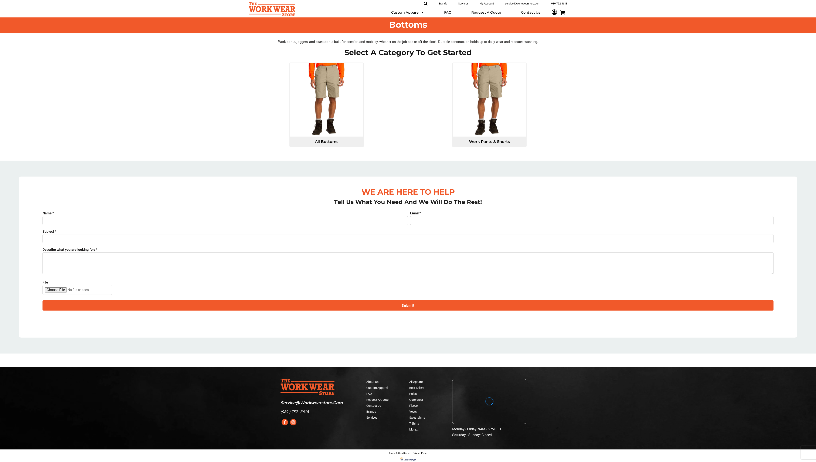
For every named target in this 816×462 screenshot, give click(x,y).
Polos (413, 393)
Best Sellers (416, 387)
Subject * (49, 232)
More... (414, 429)
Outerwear (416, 399)
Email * (415, 213)
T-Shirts (414, 423)
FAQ (369, 393)
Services (371, 417)
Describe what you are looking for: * (69, 250)
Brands (371, 411)
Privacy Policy (420, 453)
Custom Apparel (377, 387)
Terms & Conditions (399, 453)
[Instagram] (293, 422)
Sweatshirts (417, 417)
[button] (407, 12)
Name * (48, 213)
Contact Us (373, 405)
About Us (372, 382)
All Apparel (416, 382)
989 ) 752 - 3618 (295, 411)
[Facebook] (285, 422)
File (45, 282)
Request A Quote (377, 399)
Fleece (413, 405)
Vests (413, 411)
